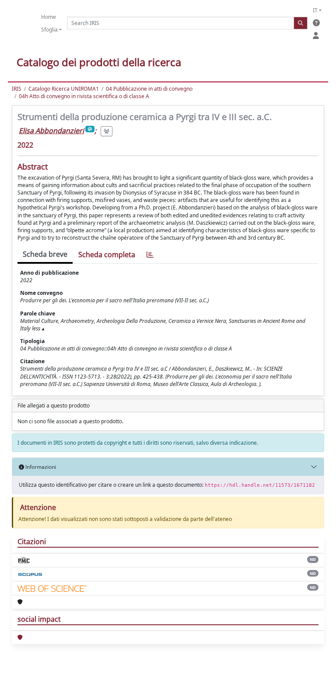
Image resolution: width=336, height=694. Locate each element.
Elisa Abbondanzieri (51, 130)
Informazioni (40, 467)
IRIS (16, 88)
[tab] (150, 255)
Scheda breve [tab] (45, 254)
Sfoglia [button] (49, 29)
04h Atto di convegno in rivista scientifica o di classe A (84, 96)
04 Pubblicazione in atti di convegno (149, 88)
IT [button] (315, 10)
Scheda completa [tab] (106, 254)
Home (48, 17)
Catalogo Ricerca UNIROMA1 (63, 88)
